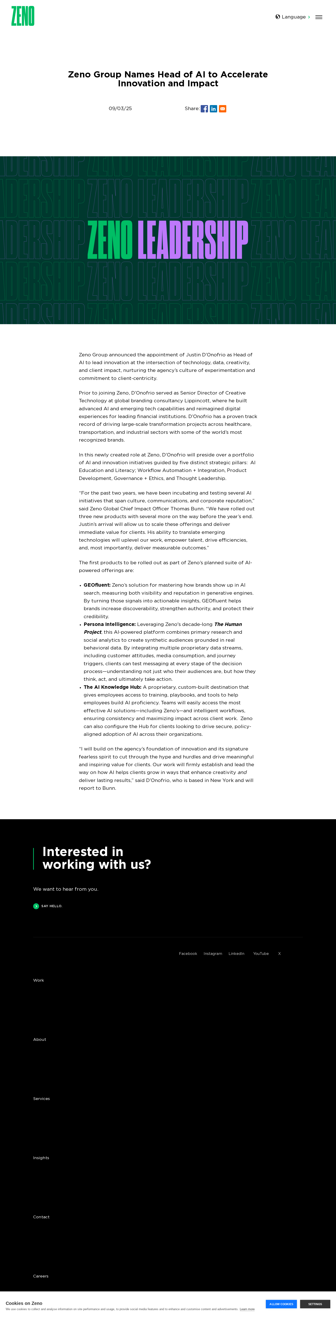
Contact (41, 1217)
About (39, 1039)
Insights (41, 1158)
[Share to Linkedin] (213, 108)
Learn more (247, 1309)
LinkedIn (236, 954)
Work (38, 980)
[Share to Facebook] (204, 108)
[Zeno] (22, 24)
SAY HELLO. (52, 906)
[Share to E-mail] (222, 108)
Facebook (188, 954)
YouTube (261, 954)
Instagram (213, 954)
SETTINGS (315, 1304)
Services (41, 1099)
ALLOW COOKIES (281, 1304)
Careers (40, 1276)
